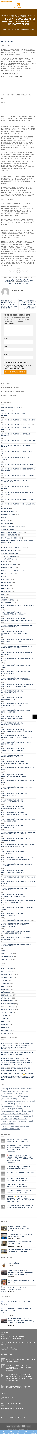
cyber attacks (7, 529)
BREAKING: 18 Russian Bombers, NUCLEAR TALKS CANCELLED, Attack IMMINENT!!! (9, 304)
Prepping (5, 588)
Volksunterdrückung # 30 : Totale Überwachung (16, 672)
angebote (5, 1397)
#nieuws (29, 1089)
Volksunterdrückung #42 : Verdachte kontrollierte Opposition (17, 845)
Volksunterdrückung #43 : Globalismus (12, 852)
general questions (9, 553)
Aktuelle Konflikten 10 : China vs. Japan (18, 420)
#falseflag (6, 410)
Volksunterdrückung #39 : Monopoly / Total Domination (18, 820)
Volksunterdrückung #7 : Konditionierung (12, 914)
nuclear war (27, 1111)
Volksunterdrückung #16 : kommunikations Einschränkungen (16, 730)
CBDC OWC (5, 520)
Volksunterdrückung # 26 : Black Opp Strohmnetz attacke (17, 647)
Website (7, 354)
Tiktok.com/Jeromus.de (10, 1116)
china (28, 1093)
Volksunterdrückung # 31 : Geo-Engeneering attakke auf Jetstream (16, 679)
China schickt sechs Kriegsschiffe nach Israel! (18, 1185)
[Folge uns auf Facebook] (3, 1348)
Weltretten (6, 953)
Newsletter (6, 576)
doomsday (24, 1096)
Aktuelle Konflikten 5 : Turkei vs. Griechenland (15, 481)
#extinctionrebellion (10, 407)
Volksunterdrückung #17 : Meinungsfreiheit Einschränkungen (16, 736)
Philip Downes (7, 42)
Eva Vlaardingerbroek (11, 538)
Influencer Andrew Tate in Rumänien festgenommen (17, 1054)
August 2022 (6, 1012)
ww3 (14, 1121)
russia (26, 1113)
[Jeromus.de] (18, 5)
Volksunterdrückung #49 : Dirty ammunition (15, 889)
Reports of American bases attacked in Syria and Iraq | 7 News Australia (19, 1147)
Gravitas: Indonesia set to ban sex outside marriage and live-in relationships (27, 304)
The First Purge (7, 603)
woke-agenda (7, 956)
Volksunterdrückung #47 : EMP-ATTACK (18, 877)
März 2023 (5, 992)
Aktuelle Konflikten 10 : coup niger (16, 424)
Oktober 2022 (7, 1007)
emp (24, 1098)
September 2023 (7, 974)
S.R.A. (3, 594)
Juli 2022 (4, 1015)
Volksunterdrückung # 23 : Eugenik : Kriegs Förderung (17, 626)
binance (4, 1052)
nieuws (21, 283)
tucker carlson (26, 1116)
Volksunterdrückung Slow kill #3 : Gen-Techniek (16, 945)
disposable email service (11, 1058)
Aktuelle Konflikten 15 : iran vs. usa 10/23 (16, 452)
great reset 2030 (8, 559)
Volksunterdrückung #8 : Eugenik (16, 920)
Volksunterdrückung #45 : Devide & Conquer (16, 865)
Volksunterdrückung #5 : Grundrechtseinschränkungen (14, 895)
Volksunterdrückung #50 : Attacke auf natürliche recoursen (18, 901)
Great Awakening (8, 556)
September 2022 (7, 1009)
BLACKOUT (5, 508)
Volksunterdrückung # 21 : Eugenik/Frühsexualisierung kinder (16, 619)
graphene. (9, 1103)
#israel (4, 1089)
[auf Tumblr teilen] (25, 271)
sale (12, 1397)
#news (22, 1089)
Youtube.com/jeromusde (10, 1128)
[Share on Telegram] (28, 271)
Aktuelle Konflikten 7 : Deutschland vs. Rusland (17, 493)
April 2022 (5, 1024)
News (16, 1429)
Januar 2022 (6, 1033)
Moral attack (15, 15)
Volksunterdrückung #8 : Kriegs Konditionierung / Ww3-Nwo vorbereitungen (15, 924)
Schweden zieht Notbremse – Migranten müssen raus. (19, 1167)
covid (11, 1096)
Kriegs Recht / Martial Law (12, 570)
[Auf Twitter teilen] (12, 271)
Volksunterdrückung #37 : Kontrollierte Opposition (12, 807)
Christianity (6, 523)
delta (17, 1096)
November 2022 (7, 1004)
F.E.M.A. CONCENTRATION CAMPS (14, 547)
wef (14, 1118)
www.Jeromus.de (8, 1123)
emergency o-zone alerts (12, 532)
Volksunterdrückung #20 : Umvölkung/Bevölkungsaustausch (16, 762)
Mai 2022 (4, 1021)
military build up (24, 1106)
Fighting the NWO (9, 550)
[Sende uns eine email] (12, 1348)
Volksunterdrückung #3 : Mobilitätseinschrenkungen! (13, 775)
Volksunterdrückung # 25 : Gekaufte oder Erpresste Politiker (17, 640)
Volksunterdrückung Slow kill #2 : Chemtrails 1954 (16, 938)
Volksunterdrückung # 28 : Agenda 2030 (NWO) (18, 659)
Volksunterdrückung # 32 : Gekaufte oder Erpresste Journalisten (17, 685)
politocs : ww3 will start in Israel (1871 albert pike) (19, 1191)
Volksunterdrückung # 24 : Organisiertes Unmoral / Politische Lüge (16, 633)
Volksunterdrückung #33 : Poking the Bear (17, 781)
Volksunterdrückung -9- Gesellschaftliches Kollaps (13, 613)
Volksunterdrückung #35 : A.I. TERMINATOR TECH (14, 794)
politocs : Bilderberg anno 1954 (20, 1172)
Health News (6, 1074)
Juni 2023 (5, 983)
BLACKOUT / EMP (8, 511)
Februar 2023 (6, 995)
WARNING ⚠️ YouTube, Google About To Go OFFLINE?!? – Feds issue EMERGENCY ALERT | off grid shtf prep (17, 1077)
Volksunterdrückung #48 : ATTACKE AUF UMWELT (18, 882)
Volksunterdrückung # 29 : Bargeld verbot (16, 666)
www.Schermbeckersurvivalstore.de (15, 1126)
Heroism (4, 562)
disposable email (8, 1043)
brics (3, 517)
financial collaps (8, 1101)
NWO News (5, 579)
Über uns (11, 1429)
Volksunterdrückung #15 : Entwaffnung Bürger (12, 724)
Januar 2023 (6, 998)
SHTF (3, 597)
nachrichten (13, 283)
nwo (26, 283)
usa (10, 1118)
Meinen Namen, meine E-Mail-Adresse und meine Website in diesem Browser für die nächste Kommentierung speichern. (18, 365)
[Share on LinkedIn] (21, 271)
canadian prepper (8, 1093)
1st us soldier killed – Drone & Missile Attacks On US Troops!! (20, 1206)
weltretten (22, 1118)
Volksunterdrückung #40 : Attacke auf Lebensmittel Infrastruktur (18, 833)
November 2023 (7, 969)
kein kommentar (8, 568)
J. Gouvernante (30, 29)
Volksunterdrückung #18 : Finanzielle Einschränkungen (17, 743)
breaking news (26, 282)
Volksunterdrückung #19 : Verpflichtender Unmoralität (14, 749)
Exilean (4, 1068)
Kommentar (9, 323)
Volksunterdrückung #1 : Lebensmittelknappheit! (12, 691)
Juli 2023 (4, 980)
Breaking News (6, 15)
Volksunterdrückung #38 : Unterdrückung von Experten (14, 813)
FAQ (28, 1429)
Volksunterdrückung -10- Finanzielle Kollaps (17, 606)
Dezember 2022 (7, 1001)
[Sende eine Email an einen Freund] (15, 271)
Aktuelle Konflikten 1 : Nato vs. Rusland (15, 414)
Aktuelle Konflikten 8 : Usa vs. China (17, 499)
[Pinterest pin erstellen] (18, 271)
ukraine (5, 1118)
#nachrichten (14, 1089)
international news (9, 1106)
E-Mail (6, 346)
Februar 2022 (6, 1030)
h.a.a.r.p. (18, 1103)
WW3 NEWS (5, 959)
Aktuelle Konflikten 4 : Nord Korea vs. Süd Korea (18, 469)
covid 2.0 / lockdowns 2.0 (12, 526)
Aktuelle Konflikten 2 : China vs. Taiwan (15, 458)
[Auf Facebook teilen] (8, 271)
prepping (19, 1113)
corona (5, 1096)
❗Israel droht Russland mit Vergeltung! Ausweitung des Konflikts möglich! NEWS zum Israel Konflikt (17, 1061)
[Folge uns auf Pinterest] (15, 1348)
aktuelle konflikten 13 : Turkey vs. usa (18, 440)
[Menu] (2, 5)
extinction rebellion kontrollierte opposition (17, 541)
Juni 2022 (5, 1018)
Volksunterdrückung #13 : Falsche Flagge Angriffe (23, 16)
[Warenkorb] (35, 6)
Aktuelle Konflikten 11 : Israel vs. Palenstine (15, 428)
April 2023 (5, 989)
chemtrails (20, 1093)
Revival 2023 (6, 591)
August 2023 (6, 977)
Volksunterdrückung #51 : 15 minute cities (17, 908)
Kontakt (22, 1429)
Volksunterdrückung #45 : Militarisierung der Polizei (12, 871)
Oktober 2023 (7, 971)
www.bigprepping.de (24, 1121)
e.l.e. (19, 1098)
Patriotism (6, 582)
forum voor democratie (25, 1101)
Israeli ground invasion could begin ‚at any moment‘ (16, 1069)
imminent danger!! (9, 565)
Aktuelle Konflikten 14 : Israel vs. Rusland (15, 446)
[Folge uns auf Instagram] (6, 1348)
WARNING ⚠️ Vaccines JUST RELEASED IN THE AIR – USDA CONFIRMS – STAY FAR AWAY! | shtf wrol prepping (20, 1198)
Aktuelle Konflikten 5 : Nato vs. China (17, 475)
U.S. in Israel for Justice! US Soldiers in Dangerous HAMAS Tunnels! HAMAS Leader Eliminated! (17, 1046)
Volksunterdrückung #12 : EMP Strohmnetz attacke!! (14, 704)
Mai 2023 (4, 986)
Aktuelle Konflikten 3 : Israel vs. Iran (17, 464)
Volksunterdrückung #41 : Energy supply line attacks (16, 839)
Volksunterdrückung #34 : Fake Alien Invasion (17, 788)
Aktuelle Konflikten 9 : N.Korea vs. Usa (18, 504)
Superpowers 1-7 (8, 600)
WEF (3, 950)
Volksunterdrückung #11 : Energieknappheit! (12, 698)
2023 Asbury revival (9, 1091)
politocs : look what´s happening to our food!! (17, 1140)
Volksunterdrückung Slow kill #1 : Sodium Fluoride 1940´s (16, 932)
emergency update (9, 535)
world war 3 (6, 1121)
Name (6, 339)
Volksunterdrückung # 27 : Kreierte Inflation (16, 653)
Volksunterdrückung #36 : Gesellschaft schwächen (12, 801)
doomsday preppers (9, 1098)
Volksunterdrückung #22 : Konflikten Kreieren (18, 768)
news (20, 1108)
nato (15, 1108)
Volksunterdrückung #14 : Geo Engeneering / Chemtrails (14, 717)
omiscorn (10, 1113)
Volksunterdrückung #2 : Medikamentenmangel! (12, 756)
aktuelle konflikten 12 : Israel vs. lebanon (15, 434)
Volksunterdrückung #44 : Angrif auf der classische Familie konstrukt (17, 858)
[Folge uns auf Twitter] (9, 1348)
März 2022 (5, 1027)
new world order (8, 1111)
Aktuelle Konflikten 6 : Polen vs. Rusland (15, 487)
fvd (3, 1103)
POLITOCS (5, 585)
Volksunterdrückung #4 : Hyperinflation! (12, 826)
